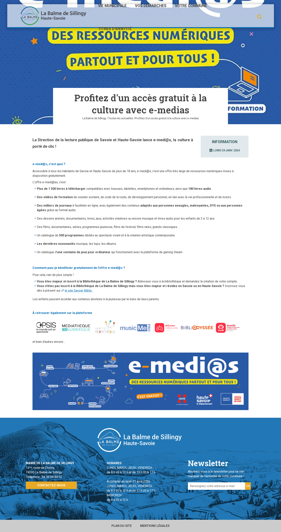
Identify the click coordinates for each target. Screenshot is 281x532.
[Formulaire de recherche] (259, 16)
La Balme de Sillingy (94, 118)
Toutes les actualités (120, 118)
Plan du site (121, 526)
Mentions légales (155, 526)
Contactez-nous (51, 485)
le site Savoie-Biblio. (78, 290)
